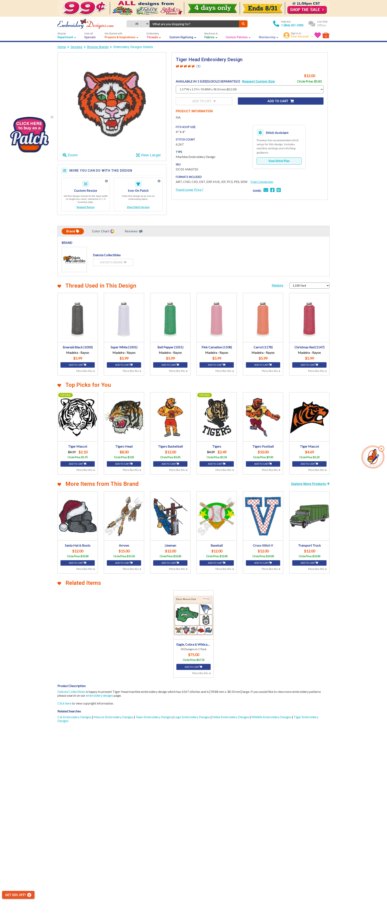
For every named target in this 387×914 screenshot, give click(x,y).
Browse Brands (98, 47)
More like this (84, 370)
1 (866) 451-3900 (292, 25)
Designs (76, 47)
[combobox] (194, 23)
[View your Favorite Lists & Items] (317, 35)
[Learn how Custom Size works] (106, 181)
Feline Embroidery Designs (231, 717)
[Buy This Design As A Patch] (29, 133)
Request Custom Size (258, 81)
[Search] (243, 23)
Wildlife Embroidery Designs (271, 717)
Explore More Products (309, 484)
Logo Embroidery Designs (192, 717)
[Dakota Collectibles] (74, 259)
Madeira (277, 285)
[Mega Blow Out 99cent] (193, 8)
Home (61, 47)
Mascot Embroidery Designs (114, 717)
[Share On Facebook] (272, 190)
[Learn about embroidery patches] (159, 181)
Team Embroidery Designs (154, 717)
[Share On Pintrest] (279, 190)
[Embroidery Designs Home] (85, 24)
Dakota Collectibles (71, 691)
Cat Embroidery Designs (74, 717)
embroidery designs (99, 695)
